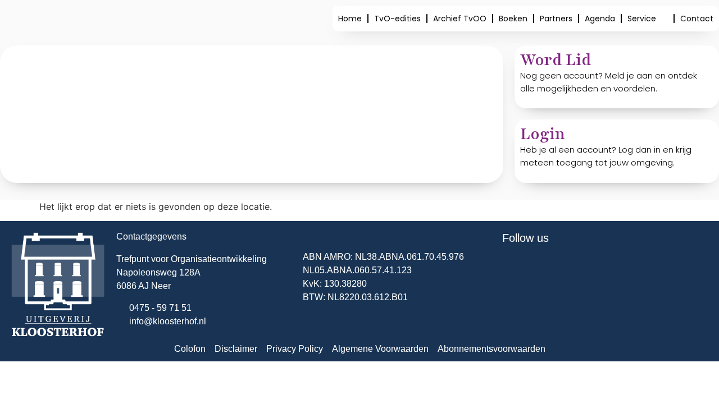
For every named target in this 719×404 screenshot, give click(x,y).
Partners (556, 18)
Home (350, 18)
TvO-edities (397, 18)
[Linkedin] (547, 269)
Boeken (513, 18)
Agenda (600, 18)
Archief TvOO (459, 18)
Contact (696, 18)
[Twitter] (516, 269)
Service (641, 18)
